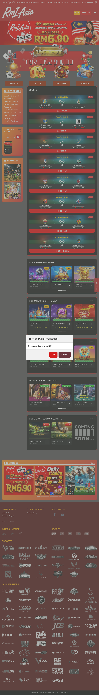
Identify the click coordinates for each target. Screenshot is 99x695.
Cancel (64, 354)
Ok (53, 354)
